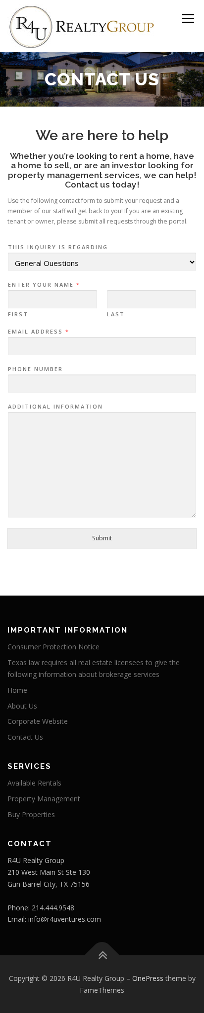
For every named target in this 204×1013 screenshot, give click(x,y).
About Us (22, 706)
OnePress (147, 978)
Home (17, 690)
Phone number (35, 369)
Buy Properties (31, 814)
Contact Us (25, 737)
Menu (187, 18)
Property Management (43, 798)
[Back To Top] (102, 955)
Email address (38, 331)
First (18, 314)
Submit (102, 538)
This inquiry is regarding (58, 247)
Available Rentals (34, 783)
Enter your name (43, 284)
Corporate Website (37, 721)
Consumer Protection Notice (53, 646)
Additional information (55, 406)
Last (116, 314)
